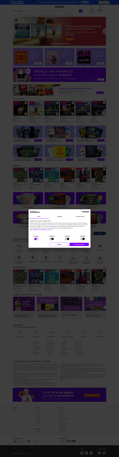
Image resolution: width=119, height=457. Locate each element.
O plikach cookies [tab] (80, 216)
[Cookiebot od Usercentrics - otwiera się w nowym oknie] (83, 212)
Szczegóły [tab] (59, 216)
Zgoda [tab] (38, 216)
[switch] (52, 239)
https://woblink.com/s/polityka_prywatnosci (41, 229)
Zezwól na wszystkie (79, 244)
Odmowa (59, 244)
